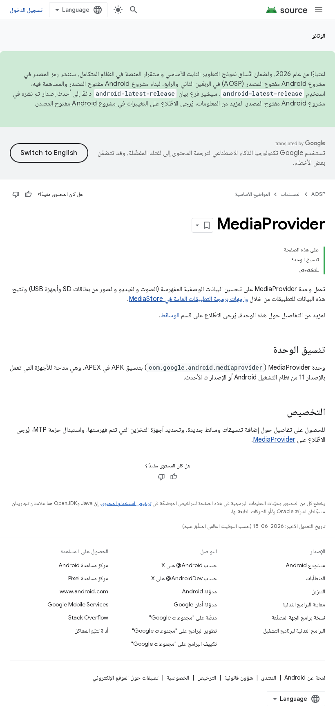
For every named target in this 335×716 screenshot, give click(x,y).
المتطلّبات (315, 578)
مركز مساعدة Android (83, 565)
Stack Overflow (88, 617)
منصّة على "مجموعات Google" (183, 617)
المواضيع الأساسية (252, 194)
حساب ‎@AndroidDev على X (184, 578)
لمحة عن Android (304, 677)
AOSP (318, 194)
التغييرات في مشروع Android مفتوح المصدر (92, 103)
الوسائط (170, 315)
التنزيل (318, 591)
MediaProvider (274, 439)
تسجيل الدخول (26, 9)
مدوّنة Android (199, 591)
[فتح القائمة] (318, 10)
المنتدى (268, 677)
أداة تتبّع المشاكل (91, 630)
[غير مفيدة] (16, 194)
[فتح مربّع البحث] (133, 10)
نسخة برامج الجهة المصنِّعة (298, 617)
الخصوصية (178, 677)
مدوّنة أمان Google (195, 604)
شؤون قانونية (238, 677)
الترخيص (206, 677)
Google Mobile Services (77, 604)
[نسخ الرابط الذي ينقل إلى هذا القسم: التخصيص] (278, 412)
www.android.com (84, 591)
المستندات (291, 194)
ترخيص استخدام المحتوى (126, 503)
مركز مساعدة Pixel (88, 578)
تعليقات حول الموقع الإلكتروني (126, 677)
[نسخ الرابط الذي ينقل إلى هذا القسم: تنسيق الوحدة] (265, 350)
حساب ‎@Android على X (189, 565)
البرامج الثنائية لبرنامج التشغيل (294, 630)
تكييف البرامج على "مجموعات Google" (174, 643)
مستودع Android (305, 565)
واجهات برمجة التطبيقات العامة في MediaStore (188, 299)
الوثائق (318, 35)
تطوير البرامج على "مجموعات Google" (174, 630)
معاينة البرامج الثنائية (303, 604)
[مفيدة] (28, 194)
